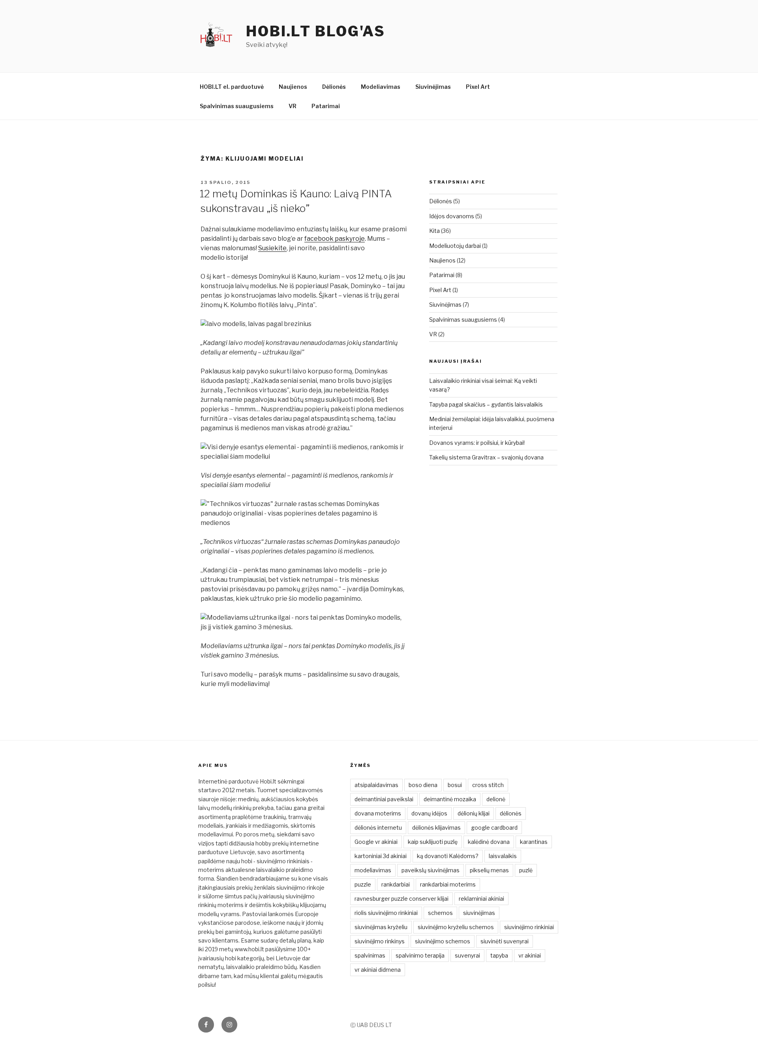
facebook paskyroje (334, 238)
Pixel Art (478, 86)
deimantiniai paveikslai (384, 799)
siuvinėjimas (479, 912)
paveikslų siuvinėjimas (431, 870)
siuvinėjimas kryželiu (381, 927)
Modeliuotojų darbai (455, 245)
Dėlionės (334, 86)
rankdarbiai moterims (448, 884)
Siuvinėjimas (433, 86)
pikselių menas (489, 870)
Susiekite (272, 248)
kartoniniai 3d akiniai (381, 856)
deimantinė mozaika (450, 799)
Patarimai (325, 106)
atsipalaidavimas (376, 785)
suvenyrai (467, 955)
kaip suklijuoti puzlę (433, 841)
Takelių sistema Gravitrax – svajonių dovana (486, 457)
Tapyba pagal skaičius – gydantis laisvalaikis (486, 404)
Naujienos (293, 86)
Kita (434, 230)
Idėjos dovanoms (451, 216)
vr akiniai (529, 955)
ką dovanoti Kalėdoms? (447, 856)
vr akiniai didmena (378, 969)
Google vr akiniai (376, 841)
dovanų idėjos (429, 813)
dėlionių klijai (474, 813)
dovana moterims (378, 813)
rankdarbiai (395, 884)
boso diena (423, 785)
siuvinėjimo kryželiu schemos (456, 927)
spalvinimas (370, 955)
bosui (455, 785)
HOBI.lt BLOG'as (315, 31)
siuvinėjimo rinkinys (380, 941)
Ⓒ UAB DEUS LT (371, 1025)
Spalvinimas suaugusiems (237, 106)
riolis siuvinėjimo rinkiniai (386, 912)
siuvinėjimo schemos (442, 941)
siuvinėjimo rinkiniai (529, 927)
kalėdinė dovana (489, 841)
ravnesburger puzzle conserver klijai (401, 898)
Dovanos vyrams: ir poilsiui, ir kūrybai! (477, 442)
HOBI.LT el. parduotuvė (232, 86)
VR (292, 106)
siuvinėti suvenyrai (504, 941)
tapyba (499, 955)
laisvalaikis (503, 856)
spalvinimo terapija (420, 955)
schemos (440, 912)
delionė (495, 799)
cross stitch (488, 785)
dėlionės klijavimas (436, 827)
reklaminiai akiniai (481, 898)
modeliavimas (373, 870)
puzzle (363, 884)
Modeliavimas (380, 86)
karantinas (534, 841)
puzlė (526, 870)
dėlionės (511, 813)
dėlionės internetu (378, 827)
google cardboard (494, 827)
